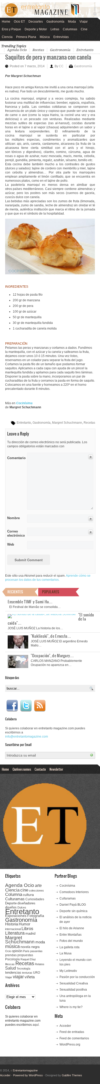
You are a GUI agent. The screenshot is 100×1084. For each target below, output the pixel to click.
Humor (24, 924)
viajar (18, 976)
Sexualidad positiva (73, 989)
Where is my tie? (71, 1007)
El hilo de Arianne (71, 928)
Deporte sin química (73, 911)
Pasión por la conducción (77, 977)
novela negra (30, 947)
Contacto (40, 769)
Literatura (15, 933)
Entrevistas (61, 37)
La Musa (65, 953)
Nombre (13, 518)
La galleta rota (69, 947)
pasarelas (36, 951)
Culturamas (15, 899)
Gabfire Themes (72, 1075)
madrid (30, 933)
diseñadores (26, 903)
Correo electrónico (15, 533)
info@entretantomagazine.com (26, 736)
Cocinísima (67, 885)
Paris (26, 951)
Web (10, 544)
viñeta (30, 977)
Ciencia (7, 37)
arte (38, 885)
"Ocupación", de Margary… (52, 655)
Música (45, 37)
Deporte (11, 903)
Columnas (70, 29)
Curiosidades (34, 899)
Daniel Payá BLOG (72, 904)
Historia (11, 924)
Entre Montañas (70, 934)
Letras (55, 29)
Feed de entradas (71, 1032)
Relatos (39, 964)
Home (6, 21)
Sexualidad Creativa (73, 983)
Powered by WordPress (28, 1075)
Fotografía (35, 916)
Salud (10, 968)
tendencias (13, 972)
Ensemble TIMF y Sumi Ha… (30, 601)
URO (36, 972)
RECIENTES (15, 591)
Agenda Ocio (17, 50)
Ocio (8, 951)
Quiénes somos (22, 769)
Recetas (38, 50)
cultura (28, 895)
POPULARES (50, 591)
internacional (13, 929)
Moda (72, 21)
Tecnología (23, 968)
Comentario (15, 457)
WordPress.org (69, 1044)
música (12, 946)
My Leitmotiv (68, 971)
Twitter (26, 706)
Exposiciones (15, 916)
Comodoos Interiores (74, 892)
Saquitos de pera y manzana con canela (48, 57)
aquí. (36, 1025)
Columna (13, 894)
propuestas (25, 955)
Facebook (12, 706)
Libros (27, 928)
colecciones (36, 890)
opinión (17, 951)
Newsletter (56, 769)
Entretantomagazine (24, 1070)
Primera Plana (26, 37)
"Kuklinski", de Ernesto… (51, 636)
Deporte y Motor (36, 29)
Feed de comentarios (74, 1038)
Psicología (12, 959)
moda (40, 942)
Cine (84, 29)
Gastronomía (55, 21)
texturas (27, 972)
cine (24, 890)
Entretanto (84, 50)
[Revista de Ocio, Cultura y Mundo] (50, 10)
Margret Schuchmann (67, 422)
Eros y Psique (11, 29)
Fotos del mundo (71, 941)
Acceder (65, 1026)
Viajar (83, 21)
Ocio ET (19, 21)
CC (61, 66)
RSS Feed (40, 706)
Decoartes (35, 21)
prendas (11, 955)
